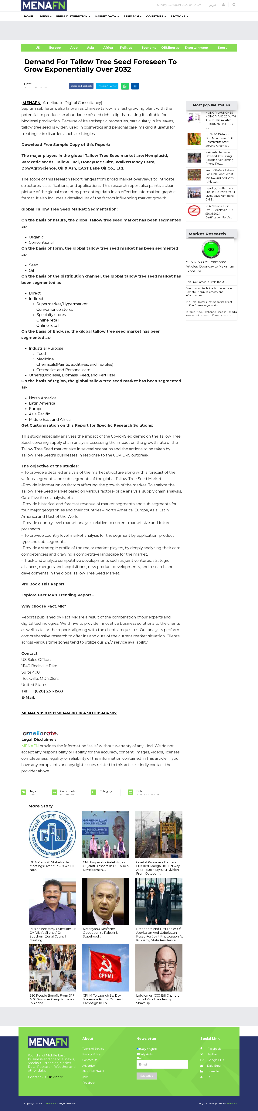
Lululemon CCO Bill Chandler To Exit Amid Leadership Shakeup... (158, 999)
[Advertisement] (130, 30)
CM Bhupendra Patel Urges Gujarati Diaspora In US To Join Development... (106, 866)
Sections (178, 16)
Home (28, 16)
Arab (74, 47)
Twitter (212, 1054)
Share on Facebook (81, 85)
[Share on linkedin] (135, 86)
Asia (90, 47)
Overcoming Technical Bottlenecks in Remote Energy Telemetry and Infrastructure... (209, 292)
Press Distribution (71, 16)
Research (131, 16)
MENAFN (31, 102)
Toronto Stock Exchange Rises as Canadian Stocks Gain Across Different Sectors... (212, 313)
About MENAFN (93, 1071)
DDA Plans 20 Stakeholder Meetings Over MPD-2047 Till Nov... (52, 866)
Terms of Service (93, 1048)
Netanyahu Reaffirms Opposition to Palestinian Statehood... (102, 932)
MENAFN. (51, 1103)
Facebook (214, 1048)
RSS (210, 1077)
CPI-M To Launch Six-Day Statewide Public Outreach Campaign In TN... (103, 999)
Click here (55, 1077)
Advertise (88, 1065)
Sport (220, 47)
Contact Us (89, 1060)
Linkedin (213, 1071)
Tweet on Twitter (107, 85)
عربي (212, 5)
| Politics (125, 47)
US (33, 47)
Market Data (105, 16)
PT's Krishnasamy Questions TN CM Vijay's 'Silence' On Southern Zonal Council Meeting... (53, 934)
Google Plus (215, 1060)
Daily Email (214, 1065)
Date (28, 84)
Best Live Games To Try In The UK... (206, 281)
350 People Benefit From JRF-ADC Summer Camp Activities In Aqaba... (53, 999)
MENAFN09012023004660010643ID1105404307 (69, 713)
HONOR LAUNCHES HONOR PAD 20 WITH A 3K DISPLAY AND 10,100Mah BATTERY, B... (220, 120)
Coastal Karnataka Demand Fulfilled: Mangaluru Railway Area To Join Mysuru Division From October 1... (158, 867)
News (44, 16)
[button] (223, 5)
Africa (108, 47)
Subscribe (146, 1075)
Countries (154, 16)
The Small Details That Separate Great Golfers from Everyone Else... (209, 303)
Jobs (85, 1077)
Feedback (88, 1082)
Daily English (148, 1049)
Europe (55, 47)
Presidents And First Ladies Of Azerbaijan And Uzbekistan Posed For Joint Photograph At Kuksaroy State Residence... (159, 934)
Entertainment (191, 47)
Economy (149, 47)
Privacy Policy (91, 1054)
